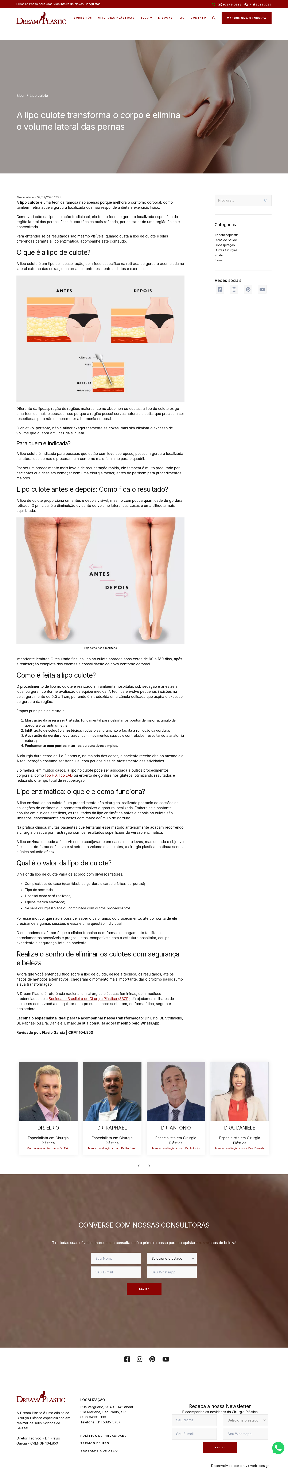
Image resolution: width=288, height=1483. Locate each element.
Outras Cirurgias (226, 250)
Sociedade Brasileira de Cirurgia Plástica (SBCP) (89, 999)
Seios (219, 260)
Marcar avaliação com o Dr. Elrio (48, 1148)
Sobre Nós (83, 17)
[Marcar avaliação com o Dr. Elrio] (48, 1091)
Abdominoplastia (226, 235)
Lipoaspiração (225, 245)
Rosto (219, 255)
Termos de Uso (94, 1443)
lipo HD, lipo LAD (59, 775)
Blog (144, 17)
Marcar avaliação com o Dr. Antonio (176, 1148)
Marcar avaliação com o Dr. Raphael (112, 1148)
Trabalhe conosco (99, 1450)
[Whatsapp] (278, 1447)
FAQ (182, 17)
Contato (198, 17)
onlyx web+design (254, 1466)
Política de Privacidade (103, 1435)
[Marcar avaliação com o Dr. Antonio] (176, 1091)
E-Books (165, 17)
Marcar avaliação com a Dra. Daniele (239, 1148)
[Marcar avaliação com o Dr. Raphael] (112, 1091)
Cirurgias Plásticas (116, 17)
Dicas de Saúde (226, 240)
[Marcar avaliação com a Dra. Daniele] (239, 1091)
